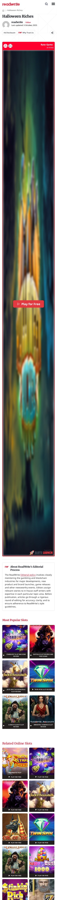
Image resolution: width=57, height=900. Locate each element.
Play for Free (30, 304)
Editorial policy (28, 574)
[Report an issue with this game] (5, 46)
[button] (46, 3)
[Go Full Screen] (10, 46)
